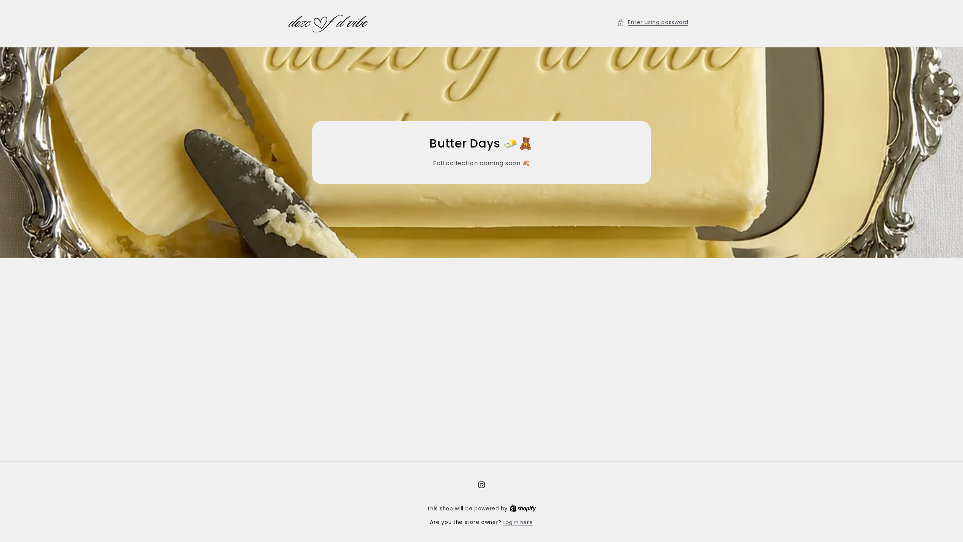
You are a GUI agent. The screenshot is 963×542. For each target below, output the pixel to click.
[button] (652, 22)
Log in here (518, 522)
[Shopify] (523, 508)
